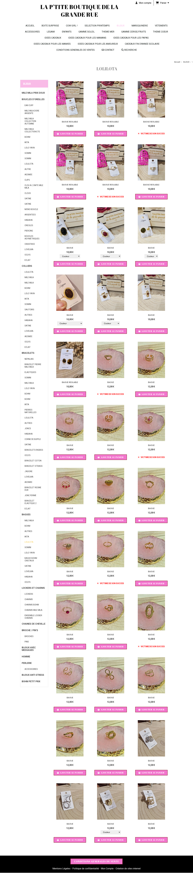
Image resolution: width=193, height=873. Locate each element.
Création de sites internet (128, 868)
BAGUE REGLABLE (70, 121)
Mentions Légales (61, 868)
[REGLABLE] (70, 225)
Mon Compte (107, 868)
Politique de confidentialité (85, 868)
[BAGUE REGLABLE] (151, 738)
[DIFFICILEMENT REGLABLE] (111, 293)
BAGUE (70, 247)
